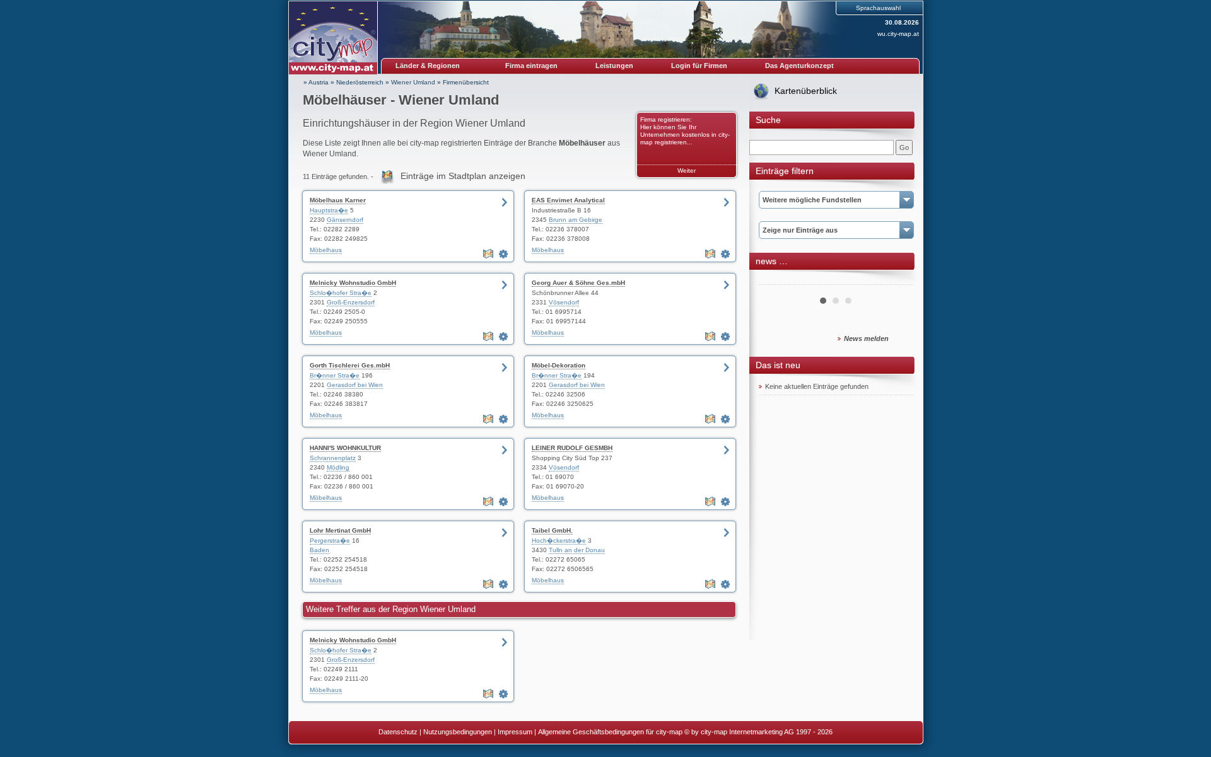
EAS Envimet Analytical (568, 200)
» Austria (316, 82)
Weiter (686, 170)
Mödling (338, 467)
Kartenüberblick (806, 91)
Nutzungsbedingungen (457, 732)
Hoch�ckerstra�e (559, 540)
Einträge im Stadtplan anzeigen (463, 176)
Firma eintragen (531, 65)
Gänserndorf (345, 219)
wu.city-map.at (898, 33)
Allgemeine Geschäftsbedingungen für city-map (610, 732)
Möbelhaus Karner (338, 200)
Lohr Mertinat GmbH (340, 530)
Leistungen (614, 65)
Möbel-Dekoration (558, 365)
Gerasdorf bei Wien (355, 384)
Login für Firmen (699, 65)
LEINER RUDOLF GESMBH (572, 447)
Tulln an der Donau (577, 549)
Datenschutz (398, 732)
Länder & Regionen (427, 65)
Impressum (515, 732)
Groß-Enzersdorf (351, 302)
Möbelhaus (326, 249)
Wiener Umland (413, 82)
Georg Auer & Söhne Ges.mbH (578, 282)
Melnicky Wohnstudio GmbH (353, 282)
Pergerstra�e (330, 540)
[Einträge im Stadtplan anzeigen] (489, 254)
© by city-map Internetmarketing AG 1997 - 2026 (758, 732)
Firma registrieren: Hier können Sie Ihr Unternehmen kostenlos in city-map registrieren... (685, 131)
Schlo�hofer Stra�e (340, 292)
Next (897, 280)
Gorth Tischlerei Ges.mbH (350, 365)
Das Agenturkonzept (799, 65)
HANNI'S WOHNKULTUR (345, 447)
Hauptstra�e (329, 210)
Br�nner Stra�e (335, 375)
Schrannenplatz (333, 457)
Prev (775, 280)
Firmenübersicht (466, 82)
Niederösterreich (359, 82)
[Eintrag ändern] (504, 254)
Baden (319, 549)
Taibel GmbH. (552, 530)
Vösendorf (564, 302)
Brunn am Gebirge (575, 219)
